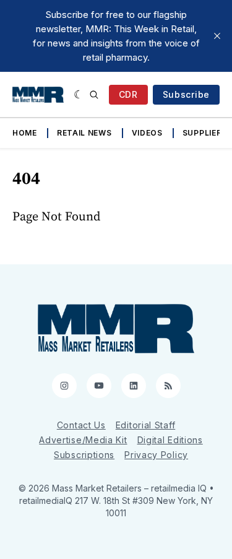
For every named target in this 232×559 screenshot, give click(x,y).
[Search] (94, 95)
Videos (147, 132)
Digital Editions (170, 440)
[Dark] (79, 95)
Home (24, 132)
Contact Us (81, 425)
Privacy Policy (156, 454)
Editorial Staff (146, 425)
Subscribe (186, 94)
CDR (128, 94)
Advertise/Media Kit (83, 440)
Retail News (84, 132)
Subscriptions (84, 454)
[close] (217, 36)
